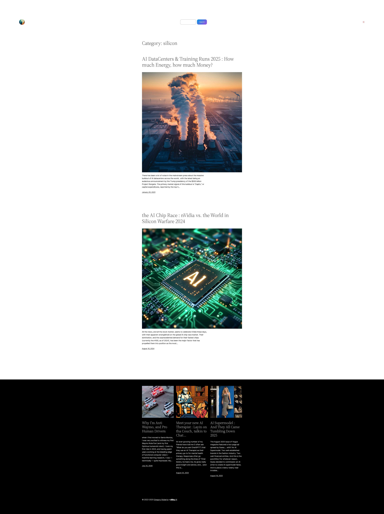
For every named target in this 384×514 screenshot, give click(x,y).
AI (173, 500)
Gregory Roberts (161, 500)
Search (202, 22)
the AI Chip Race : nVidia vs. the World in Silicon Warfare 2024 (185, 218)
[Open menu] (363, 22)
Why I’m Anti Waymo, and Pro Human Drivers (154, 427)
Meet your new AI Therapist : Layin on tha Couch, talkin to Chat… (191, 429)
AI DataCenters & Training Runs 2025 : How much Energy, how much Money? (188, 62)
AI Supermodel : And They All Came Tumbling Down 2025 (225, 429)
